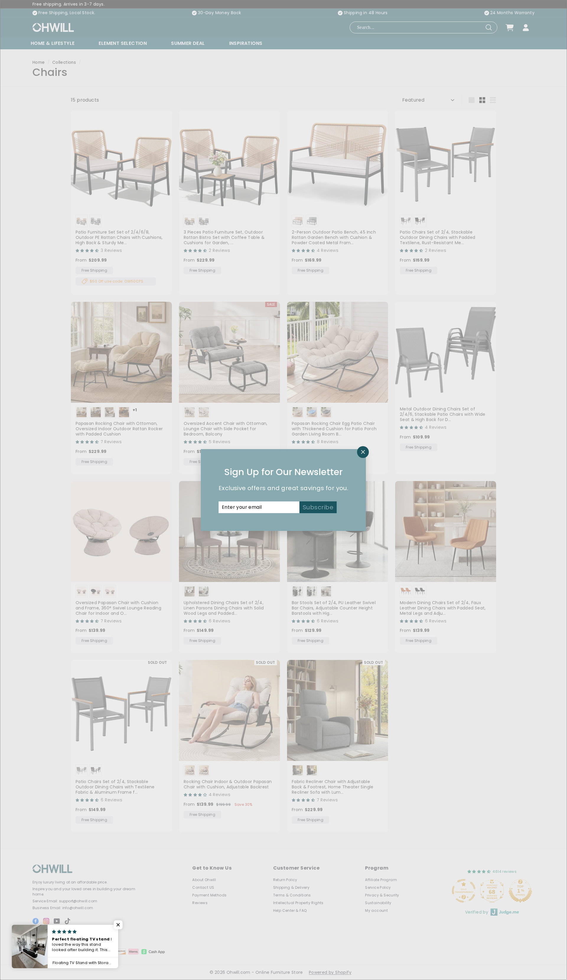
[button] (118, 924)
